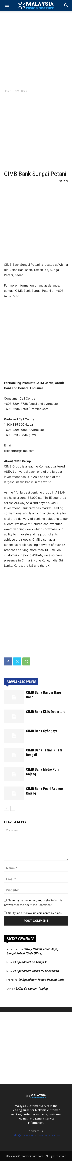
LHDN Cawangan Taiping (32, 988)
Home (7, 91)
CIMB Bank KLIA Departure (45, 712)
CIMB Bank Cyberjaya (42, 731)
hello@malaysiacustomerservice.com (36, 1135)
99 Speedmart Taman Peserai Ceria (41, 980)
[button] (66, 5)
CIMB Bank (21, 91)
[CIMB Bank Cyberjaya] (14, 736)
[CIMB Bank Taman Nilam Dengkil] (14, 755)
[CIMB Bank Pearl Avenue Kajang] (14, 793)
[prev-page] (6, 808)
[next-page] (12, 808)
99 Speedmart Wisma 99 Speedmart (35, 971)
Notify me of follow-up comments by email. (35, 913)
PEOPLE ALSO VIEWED (21, 681)
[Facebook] (8, 661)
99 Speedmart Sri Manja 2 (29, 962)
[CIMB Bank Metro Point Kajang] (14, 774)
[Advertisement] (36, 49)
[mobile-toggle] (6, 5)
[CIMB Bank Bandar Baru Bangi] (14, 697)
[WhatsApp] (26, 661)
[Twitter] (17, 661)
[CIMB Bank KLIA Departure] (14, 716)
